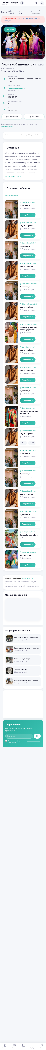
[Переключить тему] (42, 3)
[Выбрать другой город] (22, 3)
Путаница (25, 205)
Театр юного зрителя (29, 208)
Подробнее (26, 215)
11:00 (32, 443)
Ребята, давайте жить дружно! (28, 328)
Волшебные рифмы (29, 535)
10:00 (23, 443)
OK (37, 736)
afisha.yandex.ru (7, 126)
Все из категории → (12, 196)
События (14, 1048)
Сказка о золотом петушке (29, 412)
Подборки (32, 1048)
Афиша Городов (10, 2)
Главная (4, 12)
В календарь (13, 116)
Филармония (26, 333)
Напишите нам (27, 578)
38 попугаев (25, 555)
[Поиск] (35, 3)
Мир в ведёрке (26, 226)
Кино (23, 1048)
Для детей (11, 12)
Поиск (42, 1048)
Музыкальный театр (23, 12)
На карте (35, 116)
